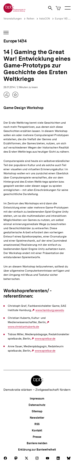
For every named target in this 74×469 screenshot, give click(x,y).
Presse (37, 436)
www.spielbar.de (45, 338)
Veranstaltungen (12, 18)
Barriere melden (37, 443)
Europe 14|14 (62, 18)
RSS (37, 424)
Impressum (37, 398)
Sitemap (37, 411)
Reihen (30, 18)
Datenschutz (37, 405)
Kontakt (37, 430)
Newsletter (37, 417)
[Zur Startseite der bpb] (14, 11)
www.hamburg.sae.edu (49, 310)
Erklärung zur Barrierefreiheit (37, 449)
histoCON (44, 18)
